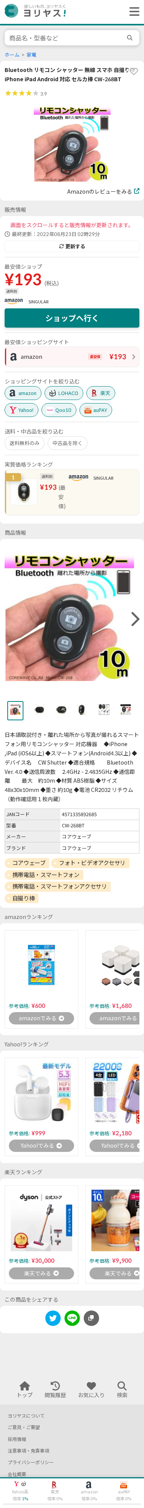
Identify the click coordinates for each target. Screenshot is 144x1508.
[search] (131, 37)
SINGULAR (38, 301)
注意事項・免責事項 (28, 1451)
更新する (75, 246)
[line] (72, 1320)
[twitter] (53, 1320)
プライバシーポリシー (31, 1462)
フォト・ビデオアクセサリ (92, 862)
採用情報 (17, 1439)
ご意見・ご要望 (24, 1427)
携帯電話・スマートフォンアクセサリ (59, 886)
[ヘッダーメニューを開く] (132, 12)
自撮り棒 (23, 898)
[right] (134, 619)
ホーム (12, 55)
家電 (31, 55)
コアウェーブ (28, 862)
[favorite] (133, 71)
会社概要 (17, 1474)
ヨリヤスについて (26, 1416)
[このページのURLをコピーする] (91, 1318)
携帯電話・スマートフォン (45, 874)
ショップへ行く (72, 318)
